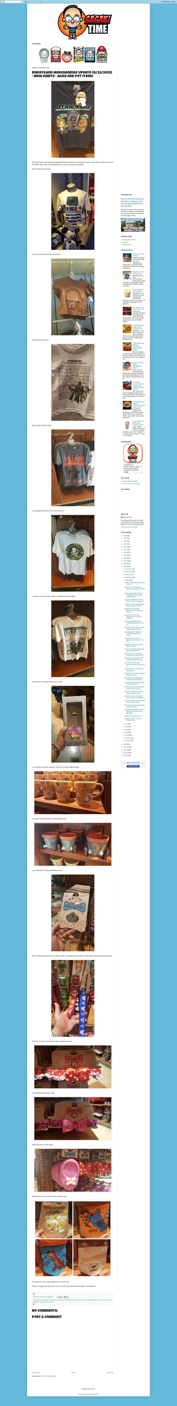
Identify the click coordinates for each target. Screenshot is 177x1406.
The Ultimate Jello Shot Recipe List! (138, 308)
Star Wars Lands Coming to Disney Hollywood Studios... (135, 697)
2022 (125, 547)
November (128, 572)
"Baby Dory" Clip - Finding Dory (138, 272)
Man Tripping (127, 244)
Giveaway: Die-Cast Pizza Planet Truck (133, 719)
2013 (125, 747)
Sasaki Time (43, 1297)
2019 (125, 555)
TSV (97, 1394)
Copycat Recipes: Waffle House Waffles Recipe (138, 327)
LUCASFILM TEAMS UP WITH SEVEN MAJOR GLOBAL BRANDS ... (134, 711)
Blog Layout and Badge (86, 1394)
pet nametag (107, 1300)
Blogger (92, 1389)
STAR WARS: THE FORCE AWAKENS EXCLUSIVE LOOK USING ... (133, 595)
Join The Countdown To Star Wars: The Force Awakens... (134, 600)
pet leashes (99, 1300)
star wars (51, 1302)
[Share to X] (63, 1297)
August (127, 580)
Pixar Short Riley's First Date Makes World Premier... (134, 692)
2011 (125, 753)
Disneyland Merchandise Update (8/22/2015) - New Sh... (134, 623)
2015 (125, 566)
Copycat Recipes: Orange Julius (138, 290)
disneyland (68, 1300)
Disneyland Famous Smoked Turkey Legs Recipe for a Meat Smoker (138, 385)
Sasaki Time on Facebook (131, 484)
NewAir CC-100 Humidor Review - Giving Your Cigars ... (135, 589)
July (126, 724)
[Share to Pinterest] (67, 1297)
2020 (125, 552)
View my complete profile (129, 527)
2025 (125, 538)
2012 (125, 750)
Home (73, 1373)
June (126, 727)
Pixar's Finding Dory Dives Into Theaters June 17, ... (135, 683)
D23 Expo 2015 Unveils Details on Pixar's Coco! (135, 674)
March (127, 735)
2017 (125, 561)
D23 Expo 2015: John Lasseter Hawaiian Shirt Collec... (135, 628)
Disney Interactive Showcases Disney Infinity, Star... (134, 650)
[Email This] (58, 1297)
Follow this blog (133, 766)
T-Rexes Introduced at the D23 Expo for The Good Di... (134, 687)
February (128, 738)
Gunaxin (125, 242)
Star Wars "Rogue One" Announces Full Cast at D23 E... (135, 664)
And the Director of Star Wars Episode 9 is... (134, 669)
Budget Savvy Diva (129, 240)
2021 (125, 550)
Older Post (109, 1373)
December (128, 569)
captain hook (53, 1300)
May (126, 729)
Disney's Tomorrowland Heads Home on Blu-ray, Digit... (135, 605)
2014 (125, 744)
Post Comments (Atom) (48, 1376)
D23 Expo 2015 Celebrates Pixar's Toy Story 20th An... (134, 678)
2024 (125, 541)
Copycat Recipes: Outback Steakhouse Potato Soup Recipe (139, 404)
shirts (46, 1302)
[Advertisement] (133, 79)
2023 (125, 544)
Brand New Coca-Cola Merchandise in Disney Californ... (133, 616)
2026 (125, 536)
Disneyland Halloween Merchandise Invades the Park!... (134, 610)
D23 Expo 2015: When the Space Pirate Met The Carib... (133, 633)
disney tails (60, 1300)
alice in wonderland (43, 1300)
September (128, 577)
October (127, 574)
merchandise (82, 1300)
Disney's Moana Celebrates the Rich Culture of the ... (135, 701)
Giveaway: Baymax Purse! (133, 716)
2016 (125, 564)
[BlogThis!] (60, 1297)
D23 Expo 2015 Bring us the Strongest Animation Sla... (134, 659)
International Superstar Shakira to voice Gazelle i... (135, 706)
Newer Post (36, 1373)
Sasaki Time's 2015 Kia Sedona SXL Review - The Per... (134, 640)
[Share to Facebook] (65, 1297)
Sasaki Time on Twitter (130, 481)
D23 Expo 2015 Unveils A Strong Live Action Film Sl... (134, 654)
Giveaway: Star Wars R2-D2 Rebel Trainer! (134, 645)
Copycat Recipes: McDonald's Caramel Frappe (138, 423)
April (126, 732)
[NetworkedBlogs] (133, 763)
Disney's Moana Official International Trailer (138, 365)
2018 (125, 558)
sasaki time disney (38, 1302)
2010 (125, 755)
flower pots (75, 1300)
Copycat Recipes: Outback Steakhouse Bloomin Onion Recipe (138, 346)
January (128, 741)
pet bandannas (91, 1300)
